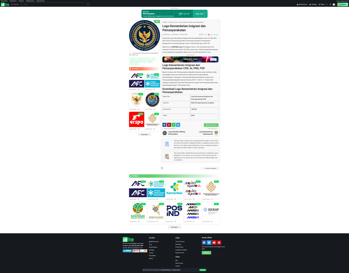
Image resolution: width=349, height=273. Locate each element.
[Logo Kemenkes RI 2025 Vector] (174, 188)
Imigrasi (132, 59)
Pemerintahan (134, 64)
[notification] (330, 4)
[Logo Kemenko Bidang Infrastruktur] (152, 99)
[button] (164, 125)
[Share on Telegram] (214, 34)
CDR (141, 74)
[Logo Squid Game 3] (193, 188)
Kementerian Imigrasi (143, 59)
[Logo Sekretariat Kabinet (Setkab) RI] (156, 211)
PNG (156, 94)
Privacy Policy (165, 270)
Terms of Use (176, 270)
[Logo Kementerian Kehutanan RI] (138, 211)
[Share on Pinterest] (208, 34)
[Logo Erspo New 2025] (136, 119)
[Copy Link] (217, 34)
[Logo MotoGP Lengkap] (193, 211)
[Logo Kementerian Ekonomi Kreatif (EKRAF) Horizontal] (211, 211)
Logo (153, 59)
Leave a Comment (211, 168)
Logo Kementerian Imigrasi (137, 61)
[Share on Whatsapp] (211, 34)
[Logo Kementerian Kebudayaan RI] (152, 119)
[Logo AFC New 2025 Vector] (136, 79)
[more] (327, 4)
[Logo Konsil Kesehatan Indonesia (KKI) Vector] (152, 79)
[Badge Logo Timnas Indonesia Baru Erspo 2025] (136, 99)
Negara (150, 61)
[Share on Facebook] (206, 34)
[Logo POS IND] (174, 211)
